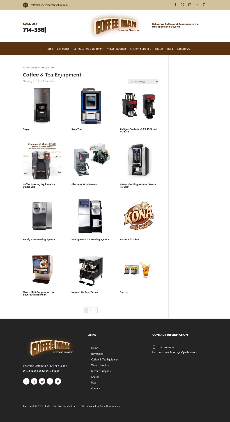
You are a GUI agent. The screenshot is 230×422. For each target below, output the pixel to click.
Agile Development (110, 406)
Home (49, 48)
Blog (170, 48)
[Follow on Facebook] (175, 5)
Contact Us (183, 48)
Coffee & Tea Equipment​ (88, 48)
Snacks (159, 48)
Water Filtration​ (116, 48)
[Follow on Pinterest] (204, 5)
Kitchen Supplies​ (140, 48)
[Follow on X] (182, 5)
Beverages (63, 48)
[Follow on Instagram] (190, 5)
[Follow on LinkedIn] (197, 5)
